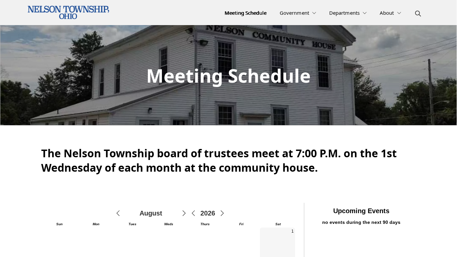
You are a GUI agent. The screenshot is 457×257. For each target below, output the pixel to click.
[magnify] (418, 13)
